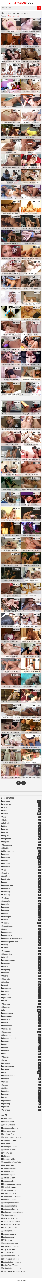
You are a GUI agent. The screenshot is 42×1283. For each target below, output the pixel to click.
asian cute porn (9, 1150)
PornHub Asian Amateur (13, 1137)
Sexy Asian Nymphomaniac (14, 1271)
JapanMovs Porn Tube (12, 1162)
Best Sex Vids (9, 1159)
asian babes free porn (12, 1262)
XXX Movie (7, 1240)
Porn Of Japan (9, 1125)
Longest (16, 16)
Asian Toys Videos (10, 1265)
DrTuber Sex (8, 1144)
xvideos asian (8, 1122)
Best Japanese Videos (12, 1184)
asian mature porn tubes (13, 1212)
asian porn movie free (11, 1203)
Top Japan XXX (9, 1190)
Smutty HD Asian (10, 1228)
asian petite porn (10, 1147)
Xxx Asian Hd (8, 1253)
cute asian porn (9, 1178)
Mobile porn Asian (10, 1243)
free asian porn (9, 1131)
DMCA (19, 1280)
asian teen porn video (11, 1196)
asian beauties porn (11, 1256)
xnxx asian (7, 1119)
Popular (4, 16)
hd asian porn (8, 1165)
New (9, 16)
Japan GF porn (9, 1249)
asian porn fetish (9, 1181)
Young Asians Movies (11, 1221)
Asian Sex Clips (9, 1193)
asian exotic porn (10, 1140)
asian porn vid (9, 1231)
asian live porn (9, 1175)
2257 (25, 1280)
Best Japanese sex (10, 1259)
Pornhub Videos (9, 1187)
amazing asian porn (11, 1218)
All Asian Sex (8, 1134)
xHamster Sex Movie (11, 1225)
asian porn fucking (10, 1128)
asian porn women (10, 1215)
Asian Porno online (10, 1246)
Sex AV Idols (8, 1153)
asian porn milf (9, 1237)
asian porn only (9, 1168)
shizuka (6, 1156)
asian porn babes (10, 1206)
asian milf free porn (10, 1172)
